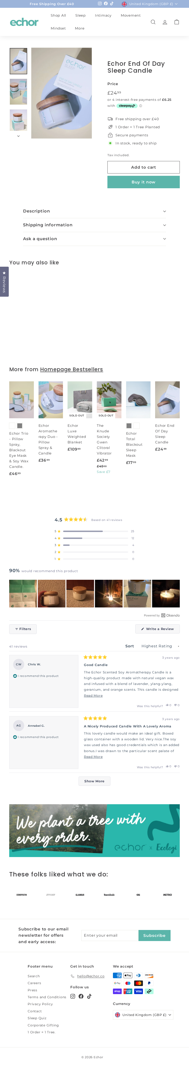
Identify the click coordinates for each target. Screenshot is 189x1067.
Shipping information (48, 224)
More (79, 28)
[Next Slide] (176, 593)
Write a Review (162, 630)
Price (112, 84)
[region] (94, 593)
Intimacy (103, 15)
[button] (94, 531)
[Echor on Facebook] (81, 996)
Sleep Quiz (37, 1018)
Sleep (80, 15)
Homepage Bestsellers (71, 369)
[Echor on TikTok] (89, 996)
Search (34, 976)
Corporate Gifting (43, 1025)
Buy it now (144, 182)
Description (36, 211)
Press (32, 990)
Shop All (58, 15)
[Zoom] (61, 93)
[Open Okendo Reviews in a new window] (162, 615)
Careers (34, 983)
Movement (131, 15)
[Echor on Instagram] (72, 996)
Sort (130, 646)
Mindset (58, 28)
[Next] (18, 135)
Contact (35, 1011)
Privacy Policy (40, 1004)
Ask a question (40, 238)
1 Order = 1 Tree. (42, 1032)
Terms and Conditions (47, 997)
